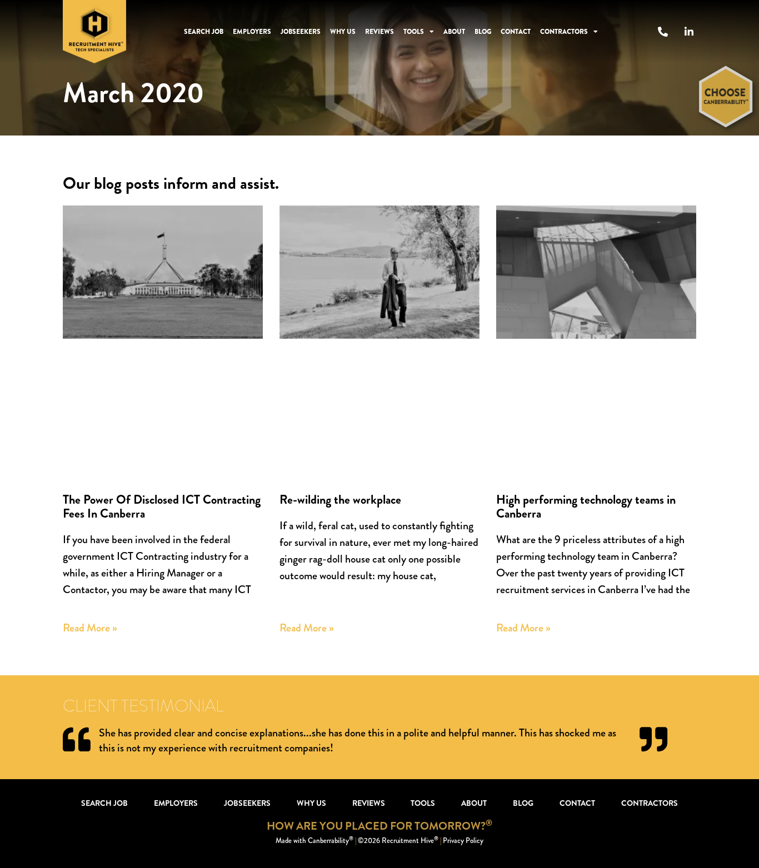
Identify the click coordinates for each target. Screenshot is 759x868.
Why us (343, 32)
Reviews (379, 32)
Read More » (90, 628)
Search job (203, 32)
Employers (252, 32)
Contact (516, 32)
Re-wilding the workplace (340, 499)
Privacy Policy (463, 841)
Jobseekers (301, 32)
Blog (483, 32)
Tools (413, 32)
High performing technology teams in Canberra (586, 506)
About (454, 32)
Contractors (564, 32)
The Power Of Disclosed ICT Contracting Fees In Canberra (162, 506)
